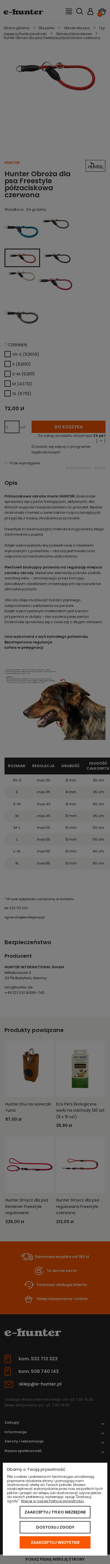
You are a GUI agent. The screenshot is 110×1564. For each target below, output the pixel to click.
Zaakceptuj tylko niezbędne (55, 1512)
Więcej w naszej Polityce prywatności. (53, 1501)
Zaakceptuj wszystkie (55, 1542)
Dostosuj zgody (55, 1527)
